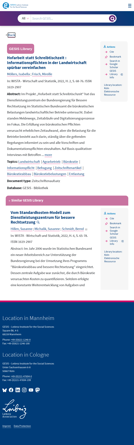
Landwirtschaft (29, 162)
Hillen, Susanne (21, 229)
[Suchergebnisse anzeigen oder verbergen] (112, 18)
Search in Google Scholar (115, 64)
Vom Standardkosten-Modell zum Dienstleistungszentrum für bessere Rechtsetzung (43, 217)
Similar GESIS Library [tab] (27, 200)
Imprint (6, 426)
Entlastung (76, 174)
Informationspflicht (20, 168)
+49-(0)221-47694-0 (21, 376)
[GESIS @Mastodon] (37, 389)
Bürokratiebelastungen (50, 174)
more (48, 155)
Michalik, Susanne (47, 229)
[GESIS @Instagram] (24, 389)
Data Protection (22, 426)
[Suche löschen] (106, 18)
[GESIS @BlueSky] (5, 389)
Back (11, 35)
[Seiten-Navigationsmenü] (130, 6)
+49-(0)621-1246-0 (21, 340)
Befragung (44, 168)
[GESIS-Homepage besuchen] (16, 5)
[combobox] (67, 18)
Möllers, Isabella (18, 74)
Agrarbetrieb (51, 162)
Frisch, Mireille (42, 74)
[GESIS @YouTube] (31, 389)
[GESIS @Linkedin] (18, 389)
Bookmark (115, 57)
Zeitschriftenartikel (68, 168)
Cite (112, 52)
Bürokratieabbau (19, 174)
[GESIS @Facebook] (11, 389)
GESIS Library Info (113, 74)
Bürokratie (70, 162)
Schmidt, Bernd (73, 229)
